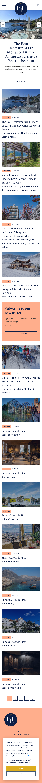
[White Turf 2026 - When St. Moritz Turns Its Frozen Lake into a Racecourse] (21, 370)
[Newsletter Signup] (37, 5)
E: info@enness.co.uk (21, 732)
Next (39, 24)
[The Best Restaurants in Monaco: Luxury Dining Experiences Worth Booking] (21, 114)
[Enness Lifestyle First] (21, 417)
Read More (21, 82)
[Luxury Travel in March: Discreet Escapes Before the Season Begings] (21, 275)
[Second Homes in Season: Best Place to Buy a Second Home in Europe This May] (21, 167)
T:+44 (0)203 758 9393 (21, 735)
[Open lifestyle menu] (4, 5)
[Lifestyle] (11, 719)
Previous (3, 24)
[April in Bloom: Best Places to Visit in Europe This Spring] (21, 222)
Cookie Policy (27, 756)
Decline (21, 774)
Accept (21, 768)
